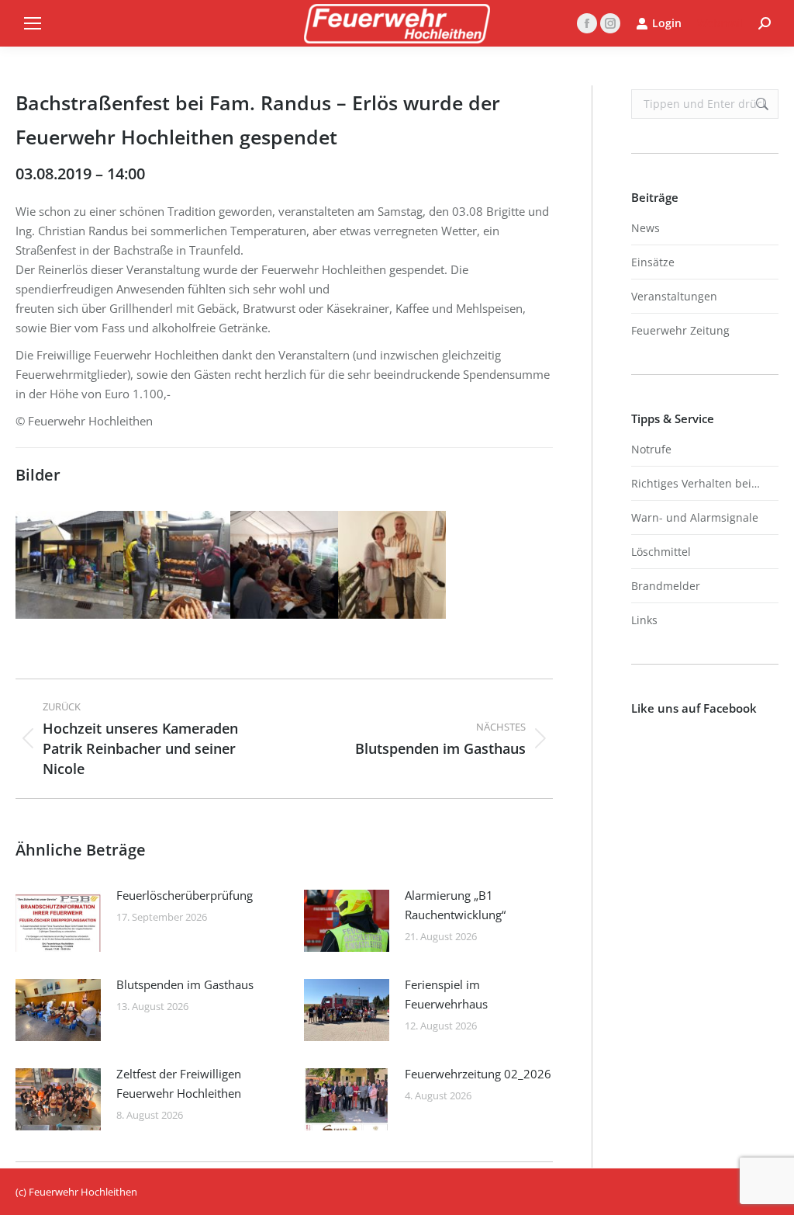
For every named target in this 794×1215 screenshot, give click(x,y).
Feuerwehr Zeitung (680, 330)
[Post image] (58, 921)
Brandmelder (665, 585)
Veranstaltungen (674, 296)
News (645, 227)
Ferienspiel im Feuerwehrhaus (446, 994)
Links (644, 620)
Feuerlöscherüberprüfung (184, 895)
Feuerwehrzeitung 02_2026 (478, 1073)
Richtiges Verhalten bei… (695, 483)
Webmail (720, 23)
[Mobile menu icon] (32, 23)
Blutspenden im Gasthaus (185, 984)
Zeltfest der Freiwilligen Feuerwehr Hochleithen (178, 1083)
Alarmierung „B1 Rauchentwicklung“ (455, 904)
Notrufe (651, 449)
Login (667, 23)
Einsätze (653, 262)
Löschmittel (661, 551)
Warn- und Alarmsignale (694, 517)
